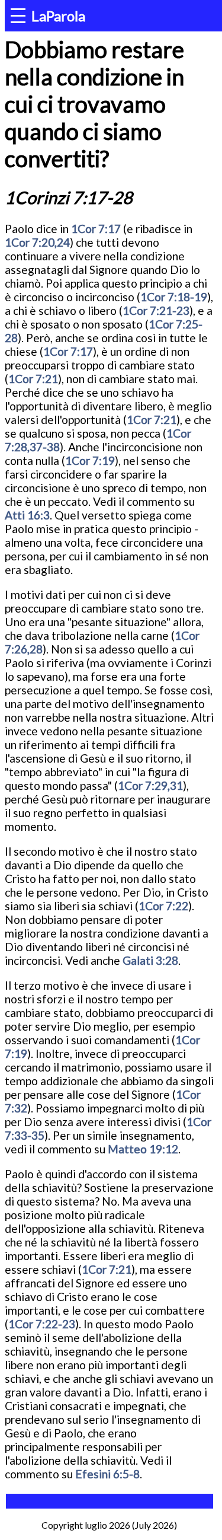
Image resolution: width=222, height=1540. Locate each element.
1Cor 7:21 (33, 378)
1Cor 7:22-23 (41, 1324)
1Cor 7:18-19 (173, 297)
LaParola (58, 15)
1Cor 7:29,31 (150, 785)
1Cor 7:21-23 (156, 310)
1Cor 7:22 (163, 906)
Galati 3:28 (150, 960)
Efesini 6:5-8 (107, 1474)
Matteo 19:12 (143, 1149)
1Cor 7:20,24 (37, 242)
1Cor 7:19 (90, 460)
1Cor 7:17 (96, 228)
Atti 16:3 (27, 515)
